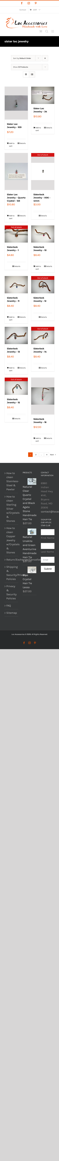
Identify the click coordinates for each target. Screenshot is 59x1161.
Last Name (47, 551)
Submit (48, 569)
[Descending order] (45, 58)
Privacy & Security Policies (11, 592)
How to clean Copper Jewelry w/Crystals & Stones (11, 540)
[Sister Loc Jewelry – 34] (42, 95)
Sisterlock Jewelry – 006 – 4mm (41, 197)
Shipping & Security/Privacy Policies (11, 573)
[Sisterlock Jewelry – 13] (16, 335)
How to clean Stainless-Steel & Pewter (11, 481)
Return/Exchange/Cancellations (11, 559)
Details (23, 143)
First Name (47, 537)
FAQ (8, 605)
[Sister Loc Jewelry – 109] (16, 103)
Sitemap (11, 612)
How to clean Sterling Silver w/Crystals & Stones (11, 509)
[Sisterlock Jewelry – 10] (42, 234)
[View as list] (32, 74)
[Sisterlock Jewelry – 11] (16, 284)
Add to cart (12, 144)
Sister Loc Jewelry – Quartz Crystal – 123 (16, 197)
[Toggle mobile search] (46, 31)
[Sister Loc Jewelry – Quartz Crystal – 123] (16, 171)
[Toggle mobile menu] (52, 31)
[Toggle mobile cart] (40, 31)
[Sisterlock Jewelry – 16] (42, 396)
